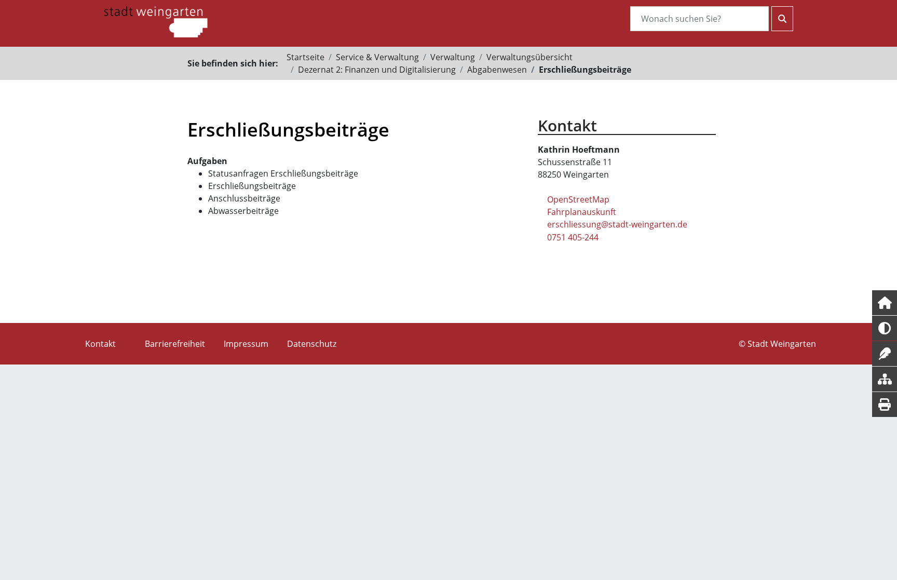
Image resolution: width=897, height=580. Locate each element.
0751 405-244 (573, 237)
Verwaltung (452, 57)
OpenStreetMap (578, 199)
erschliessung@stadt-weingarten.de (617, 224)
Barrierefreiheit (175, 343)
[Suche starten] (782, 18)
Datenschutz (311, 343)
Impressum (246, 343)
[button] (884, 302)
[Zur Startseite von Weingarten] (156, 20)
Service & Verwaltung (377, 57)
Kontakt (100, 343)
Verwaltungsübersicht (529, 57)
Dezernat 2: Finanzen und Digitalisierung (377, 69)
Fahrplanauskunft (581, 212)
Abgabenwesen (497, 69)
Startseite (305, 57)
